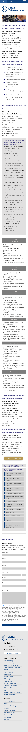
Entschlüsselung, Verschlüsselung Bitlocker (14, 497)
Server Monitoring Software (11, 665)
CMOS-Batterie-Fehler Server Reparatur (13, 489)
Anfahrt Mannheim (12, 653)
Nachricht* (5, 590)
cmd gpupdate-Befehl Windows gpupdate (14, 484)
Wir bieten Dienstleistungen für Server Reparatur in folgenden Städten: (13, 466)
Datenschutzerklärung (7, 620)
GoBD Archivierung (9, 670)
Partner (6, 703)
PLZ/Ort (4, 577)
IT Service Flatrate (9, 688)
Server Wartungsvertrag (10, 685)
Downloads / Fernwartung (11, 715)
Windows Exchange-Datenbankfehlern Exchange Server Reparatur (13, 525)
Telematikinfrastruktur (10, 683)
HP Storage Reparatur (11, 501)
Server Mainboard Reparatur (13, 515)
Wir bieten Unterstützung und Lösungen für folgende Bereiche (15, 470)
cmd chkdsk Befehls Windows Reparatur (13, 474)
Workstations (7, 674)
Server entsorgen (8, 672)
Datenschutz (7, 717)
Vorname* (5, 552)
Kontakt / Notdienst (9, 710)
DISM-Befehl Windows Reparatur (14, 493)
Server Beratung (8, 660)
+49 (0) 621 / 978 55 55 (11, 649)
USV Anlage (7, 679)
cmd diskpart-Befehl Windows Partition (13, 479)
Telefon (4, 583)
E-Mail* (4, 565)
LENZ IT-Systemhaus (9, 701)
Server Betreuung (9, 663)
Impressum (7, 719)
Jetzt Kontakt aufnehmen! (13, 458)
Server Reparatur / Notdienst (12, 667)
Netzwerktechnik (8, 676)
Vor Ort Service (8, 681)
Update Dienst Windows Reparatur (12, 519)
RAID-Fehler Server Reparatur (13, 509)
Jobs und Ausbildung (9, 712)
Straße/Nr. (5, 572)
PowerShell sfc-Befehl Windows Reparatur (14, 505)
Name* (4, 559)
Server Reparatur (10, 512)
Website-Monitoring (9, 694)
